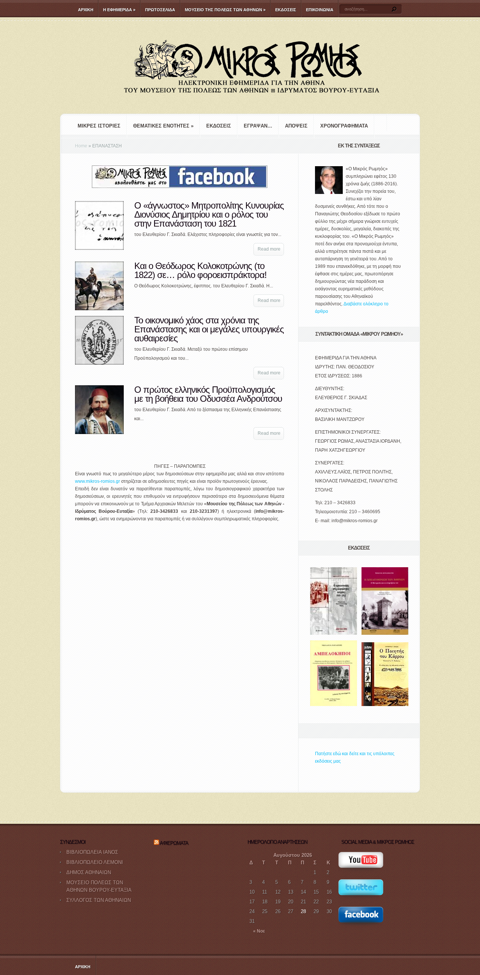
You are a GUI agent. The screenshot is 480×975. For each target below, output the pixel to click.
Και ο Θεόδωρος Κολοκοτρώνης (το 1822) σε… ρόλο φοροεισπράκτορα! (200, 270)
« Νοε (259, 931)
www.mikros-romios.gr (97, 481)
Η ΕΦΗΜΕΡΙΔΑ (119, 10)
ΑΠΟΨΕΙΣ (296, 126)
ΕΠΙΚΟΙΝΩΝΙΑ (319, 10)
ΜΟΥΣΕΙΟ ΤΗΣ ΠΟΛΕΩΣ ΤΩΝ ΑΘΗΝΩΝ (225, 10)
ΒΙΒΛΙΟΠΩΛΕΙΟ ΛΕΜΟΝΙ (94, 862)
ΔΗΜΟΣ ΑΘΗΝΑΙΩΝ (88, 872)
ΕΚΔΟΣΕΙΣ (285, 10)
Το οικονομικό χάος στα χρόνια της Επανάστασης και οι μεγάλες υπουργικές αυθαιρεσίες (209, 329)
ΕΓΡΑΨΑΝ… (258, 126)
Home (81, 146)
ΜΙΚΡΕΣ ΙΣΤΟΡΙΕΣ (99, 126)
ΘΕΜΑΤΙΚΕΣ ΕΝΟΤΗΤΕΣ (163, 126)
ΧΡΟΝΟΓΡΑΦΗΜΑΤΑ (344, 126)
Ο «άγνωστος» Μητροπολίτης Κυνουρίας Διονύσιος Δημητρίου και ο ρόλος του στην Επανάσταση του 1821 (209, 214)
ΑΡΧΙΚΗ (85, 10)
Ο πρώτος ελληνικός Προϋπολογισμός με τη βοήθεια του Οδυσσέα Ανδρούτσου (208, 394)
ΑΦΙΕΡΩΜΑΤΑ (174, 843)
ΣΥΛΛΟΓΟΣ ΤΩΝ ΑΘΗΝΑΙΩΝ (98, 900)
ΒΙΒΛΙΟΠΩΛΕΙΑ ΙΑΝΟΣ (92, 852)
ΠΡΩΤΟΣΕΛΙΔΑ (160, 10)
